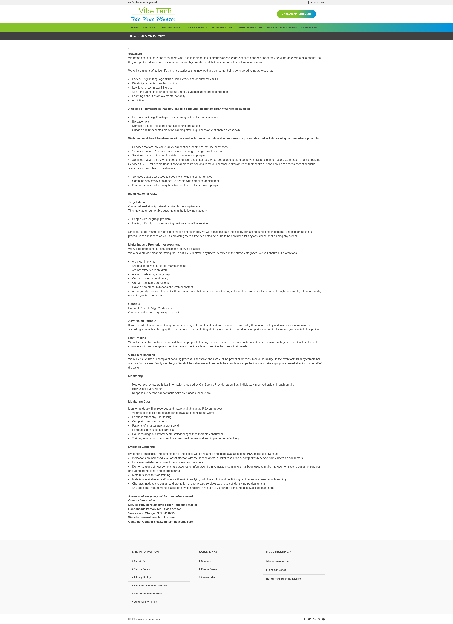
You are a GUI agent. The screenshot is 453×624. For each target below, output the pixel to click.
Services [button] (149, 27)
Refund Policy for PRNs (147, 593)
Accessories (208, 577)
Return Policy (141, 569)
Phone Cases (208, 569)
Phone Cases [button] (171, 27)
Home (135, 27)
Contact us (309, 27)
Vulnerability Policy (145, 601)
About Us (139, 561)
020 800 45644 (277, 570)
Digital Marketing (249, 27)
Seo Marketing (221, 27)
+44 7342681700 (279, 561)
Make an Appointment (296, 14)
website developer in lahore (194, 618)
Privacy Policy (142, 577)
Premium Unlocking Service (150, 585)
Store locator (317, 2)
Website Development (281, 27)
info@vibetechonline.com (285, 578)
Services (205, 561)
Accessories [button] (196, 27)
